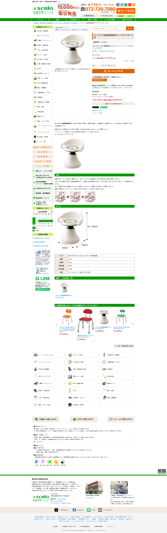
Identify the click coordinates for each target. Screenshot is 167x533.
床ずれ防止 (84, 29)
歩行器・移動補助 (39, 516)
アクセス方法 (90, 497)
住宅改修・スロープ (39, 518)
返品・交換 (92, 19)
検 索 (130, 28)
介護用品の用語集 (39, 242)
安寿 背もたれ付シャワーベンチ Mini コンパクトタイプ (67, 336)
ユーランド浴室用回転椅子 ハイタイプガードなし (85, 327)
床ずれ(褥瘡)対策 (61, 518)
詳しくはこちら (38, 441)
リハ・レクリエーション (78, 521)
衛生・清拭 (113, 518)
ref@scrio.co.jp (66, 503)
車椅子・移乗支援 (75, 516)
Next (133, 324)
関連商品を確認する (100, 80)
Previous (56, 324)
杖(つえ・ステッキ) (50, 516)
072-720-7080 (61, 499)
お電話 (130, 497)
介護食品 (94, 518)
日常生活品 (121, 518)
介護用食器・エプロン (83, 518)
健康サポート (129, 518)
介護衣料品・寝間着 (103, 518)
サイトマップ (111, 526)
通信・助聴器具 (72, 518)
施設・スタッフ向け (65, 521)
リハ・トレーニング (91, 521)
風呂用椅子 (74, 23)
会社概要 (55, 526)
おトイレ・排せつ (97, 516)
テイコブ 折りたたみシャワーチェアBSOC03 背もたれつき (121, 327)
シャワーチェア (65, 29)
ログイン (130, 16)
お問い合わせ (127, 19)
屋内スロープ (76, 29)
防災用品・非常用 (103, 521)
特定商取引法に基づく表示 (69, 526)
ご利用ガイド (75, 19)
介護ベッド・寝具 (50, 518)
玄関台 (57, 29)
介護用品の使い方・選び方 (42, 238)
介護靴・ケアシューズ (63, 516)
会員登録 (120, 16)
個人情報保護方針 (85, 526)
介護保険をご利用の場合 (41, 245)
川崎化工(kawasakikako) (107, 51)
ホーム (40, 19)
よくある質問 (109, 19)
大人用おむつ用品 (108, 516)
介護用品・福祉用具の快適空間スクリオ (45, 23)
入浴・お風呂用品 (64, 23)
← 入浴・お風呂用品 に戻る (124, 346)
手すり (130, 516)
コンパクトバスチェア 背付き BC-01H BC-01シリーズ (103, 327)
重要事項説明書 (99, 526)
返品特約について (97, 110)
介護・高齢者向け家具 (121, 516)
